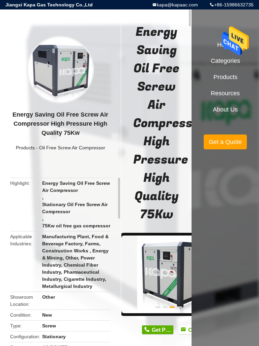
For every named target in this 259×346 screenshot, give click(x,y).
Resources (225, 93)
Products (25, 147)
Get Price (162, 330)
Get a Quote (225, 142)
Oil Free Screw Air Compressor (72, 147)
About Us (225, 109)
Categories (225, 60)
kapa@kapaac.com (177, 4)
